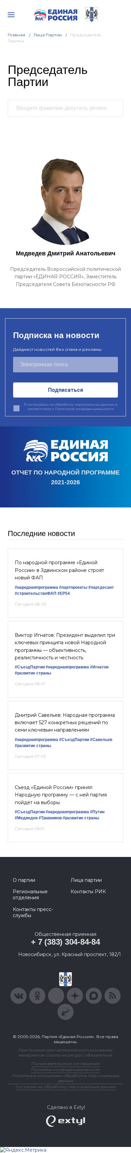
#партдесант (101, 587)
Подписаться (65, 390)
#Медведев (26, 818)
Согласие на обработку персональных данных (65, 1086)
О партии (24, 880)
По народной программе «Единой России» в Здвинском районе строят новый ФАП (59, 570)
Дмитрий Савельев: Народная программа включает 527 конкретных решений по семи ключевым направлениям (65, 722)
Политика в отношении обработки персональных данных (65, 1078)
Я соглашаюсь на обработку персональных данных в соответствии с (71, 407)
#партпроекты (73, 587)
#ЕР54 (63, 593)
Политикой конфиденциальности (84, 409)
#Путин (97, 812)
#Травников (50, 818)
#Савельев (101, 739)
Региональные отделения (30, 895)
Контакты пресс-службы (33, 912)
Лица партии (86, 880)
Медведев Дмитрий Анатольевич (65, 253)
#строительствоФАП (35, 593)
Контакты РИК (88, 892)
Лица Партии (48, 34)
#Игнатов (99, 667)
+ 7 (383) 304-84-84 (65, 941)
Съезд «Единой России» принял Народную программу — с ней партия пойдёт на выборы (61, 795)
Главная (17, 34)
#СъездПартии (30, 667)
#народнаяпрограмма (36, 587)
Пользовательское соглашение (66, 1063)
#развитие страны (33, 673)
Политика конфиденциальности (65, 1069)
